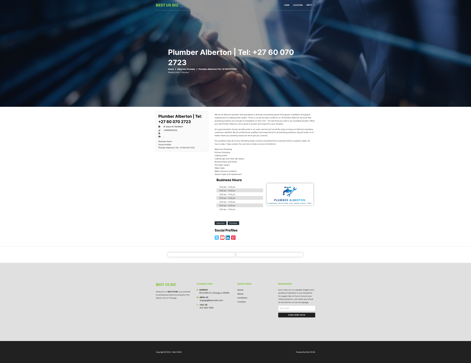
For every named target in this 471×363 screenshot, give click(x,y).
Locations (298, 5)
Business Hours (165, 141)
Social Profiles (164, 144)
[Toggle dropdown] (314, 5)
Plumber (191, 69)
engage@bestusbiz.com (211, 300)
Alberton (181, 69)
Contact (241, 301)
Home (286, 5)
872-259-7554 (207, 308)
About (240, 293)
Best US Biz (167, 5)
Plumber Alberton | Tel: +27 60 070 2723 (176, 147)
